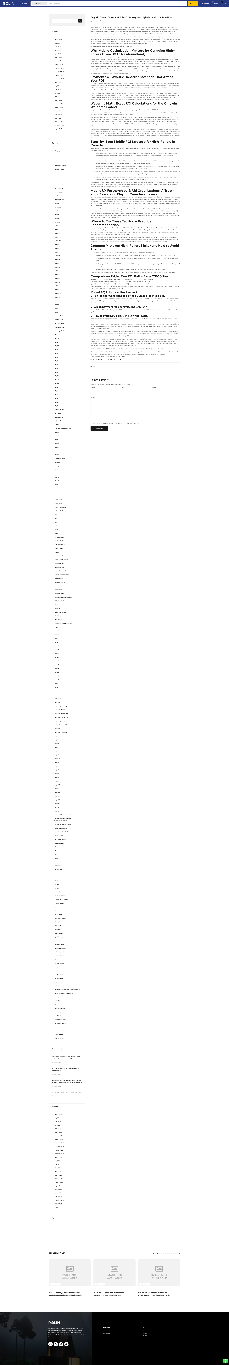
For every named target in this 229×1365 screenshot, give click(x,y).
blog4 (56, 391)
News (56, 627)
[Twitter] (107, 359)
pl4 (56, 850)
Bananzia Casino (59, 316)
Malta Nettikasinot (60, 601)
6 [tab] (167, 1253)
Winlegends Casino (60, 1019)
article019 (58, 241)
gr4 (56, 522)
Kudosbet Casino (60, 582)
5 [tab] (165, 1253)
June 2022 (58, 118)
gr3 (56, 518)
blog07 (57, 342)
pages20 (57, 785)
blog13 (56, 357)
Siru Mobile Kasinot (60, 918)
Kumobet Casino (59, 586)
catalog (57, 454)
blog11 (56, 349)
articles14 (57, 297)
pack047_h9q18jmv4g (61, 717)
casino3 (57, 439)
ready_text (58, 881)
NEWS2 (57, 661)
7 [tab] (169, 1253)
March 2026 (58, 57)
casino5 (57, 447)
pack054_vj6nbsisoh (61, 732)
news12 (57, 646)
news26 (57, 668)
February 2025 (59, 104)
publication (58, 866)
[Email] (119, 359)
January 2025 (59, 107)
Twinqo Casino (59, 978)
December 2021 (59, 125)
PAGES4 (57, 807)
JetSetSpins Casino (60, 556)
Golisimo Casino (59, 511)
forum (56, 484)
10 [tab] (175, 1253)
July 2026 (57, 43)
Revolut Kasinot (59, 892)
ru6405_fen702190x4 (61, 899)
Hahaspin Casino (59, 537)
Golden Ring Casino (60, 507)
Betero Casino (59, 319)
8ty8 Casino (58, 192)
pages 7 (57, 755)
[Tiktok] (61, 1344)
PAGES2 (57, 781)
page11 (56, 740)
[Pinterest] (113, 359)
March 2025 (58, 100)
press (56, 862)
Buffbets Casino (59, 421)
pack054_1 (58, 728)
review (57, 884)
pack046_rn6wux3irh (61, 713)
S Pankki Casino (59, 903)
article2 (57, 263)
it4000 (57, 552)
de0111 (56, 469)
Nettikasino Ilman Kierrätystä (63, 623)
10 (55, 158)
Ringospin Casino (60, 896)
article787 (58, 282)
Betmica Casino (59, 327)
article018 (58, 237)
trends (57, 967)
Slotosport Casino (60, 926)
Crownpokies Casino (61, 466)
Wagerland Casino (60, 1008)
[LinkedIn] (110, 359)
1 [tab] (157, 1253)
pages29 (57, 800)
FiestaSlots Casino (60, 481)
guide (56, 529)
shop (56, 911)
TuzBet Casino (59, 974)
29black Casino (59, 169)
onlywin (148, 228)
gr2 (56, 514)
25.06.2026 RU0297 (60, 166)
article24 (57, 271)
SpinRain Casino (59, 944)
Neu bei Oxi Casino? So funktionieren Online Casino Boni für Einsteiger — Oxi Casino (153, 1294)
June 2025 (58, 89)
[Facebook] (104, 359)
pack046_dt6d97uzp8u (62, 710)
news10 (57, 638)
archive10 (57, 211)
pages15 (57, 777)
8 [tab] (171, 1253)
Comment (94, 397)
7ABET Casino (59, 188)
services (57, 907)
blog (56, 334)
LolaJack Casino (59, 593)
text (56, 959)
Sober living (58, 929)
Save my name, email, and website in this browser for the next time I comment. (116, 423)
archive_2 (58, 207)
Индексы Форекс (59, 1034)
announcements (59, 199)
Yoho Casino (58, 1027)
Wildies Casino (59, 1012)
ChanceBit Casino (60, 458)
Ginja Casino (58, 499)
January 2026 (59, 64)
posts (56, 858)
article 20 (57, 233)
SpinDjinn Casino (59, 937)
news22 (57, 665)
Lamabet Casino (59, 589)
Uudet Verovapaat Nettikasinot (64, 993)
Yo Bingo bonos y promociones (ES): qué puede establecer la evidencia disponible (66, 1058)
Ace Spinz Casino (60, 196)
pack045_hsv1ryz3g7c (61, 706)
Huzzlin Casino (59, 548)
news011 (57, 635)
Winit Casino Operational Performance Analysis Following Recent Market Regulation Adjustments (67, 1081)
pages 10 (57, 751)
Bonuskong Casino (60, 409)
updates (57, 986)
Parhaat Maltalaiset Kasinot (63, 815)
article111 (57, 252)
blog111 (57, 353)
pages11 (57, 766)
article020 (58, 244)
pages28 (57, 796)
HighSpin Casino (59, 541)
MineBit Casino (59, 616)
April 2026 (58, 54)
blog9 (56, 406)
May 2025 (58, 93)
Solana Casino (59, 933)
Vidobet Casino (59, 997)
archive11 (57, 214)
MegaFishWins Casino (61, 612)
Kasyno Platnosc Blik (61, 571)
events (57, 477)
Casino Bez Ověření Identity (63, 428)
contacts (57, 462)
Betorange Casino (60, 331)
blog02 (57, 338)
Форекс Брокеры (59, 1038)
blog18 (56, 372)
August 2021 (58, 129)
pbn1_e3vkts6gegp (60, 839)
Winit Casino (58, 1016)
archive (57, 203)
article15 (57, 259)
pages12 (57, 770)
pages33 (57, 803)
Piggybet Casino (59, 843)
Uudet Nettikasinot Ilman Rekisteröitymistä (67, 989)
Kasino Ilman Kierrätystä (62, 559)
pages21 (57, 788)
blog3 (56, 387)
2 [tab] (159, 1253)
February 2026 (59, 61)
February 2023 (59, 114)
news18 (57, 657)
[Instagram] (50, 1344)
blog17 (56, 368)
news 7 (57, 631)
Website (154, 387)
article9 (57, 286)
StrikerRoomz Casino (61, 952)
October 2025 (59, 75)
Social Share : (98, 359)
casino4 (57, 443)
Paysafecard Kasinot (61, 828)
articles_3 (58, 293)
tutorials (57, 971)
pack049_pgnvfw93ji (61, 725)
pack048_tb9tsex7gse (61, 721)
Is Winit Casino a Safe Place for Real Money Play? (66, 1092)
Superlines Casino (60, 956)
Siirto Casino (58, 914)
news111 (57, 642)
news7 (56, 691)
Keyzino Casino (59, 578)
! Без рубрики (58, 151)
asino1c (57, 304)
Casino (57, 424)
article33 (57, 278)
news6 (56, 687)
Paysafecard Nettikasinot (62, 832)
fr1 (55, 488)
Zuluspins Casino (59, 1031)
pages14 (57, 773)
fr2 (55, 492)
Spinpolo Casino (59, 941)
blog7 (56, 398)
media (56, 605)
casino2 (57, 436)
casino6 (57, 451)
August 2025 (58, 82)
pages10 (57, 762)
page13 (57, 743)
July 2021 (57, 132)
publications (58, 869)
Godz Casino (58, 503)
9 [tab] (173, 1253)
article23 (57, 267)
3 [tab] (161, 1253)
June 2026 (58, 46)
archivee (57, 222)
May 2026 (58, 50)
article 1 (57, 229)
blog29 (57, 383)
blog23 (57, 379)
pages (56, 747)
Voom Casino (58, 1001)
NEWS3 (57, 676)
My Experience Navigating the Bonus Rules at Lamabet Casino (65, 1069)
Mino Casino (58, 620)
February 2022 (59, 121)
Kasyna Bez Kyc (59, 563)
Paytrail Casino (59, 835)
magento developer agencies (63, 597)
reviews (57, 888)
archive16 (57, 218)
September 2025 (59, 79)
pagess (57, 811)
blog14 (56, 361)
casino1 (57, 432)
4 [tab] (163, 1253)
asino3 (56, 308)
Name (93, 387)
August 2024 (58, 111)
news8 (56, 695)
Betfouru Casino (59, 323)
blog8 (56, 402)
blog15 (56, 364)
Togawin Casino (59, 963)
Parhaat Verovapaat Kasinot (63, 824)
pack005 (57, 702)
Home (50, 10)
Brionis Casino (59, 417)
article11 (57, 248)
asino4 (57, 312)
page (56, 736)
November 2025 (59, 71)
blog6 (56, 394)
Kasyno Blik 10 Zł (59, 567)
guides (57, 533)
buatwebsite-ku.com (67, 1359)
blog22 (57, 376)
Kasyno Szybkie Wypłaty (62, 574)
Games (57, 496)
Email (123, 387)
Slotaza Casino (59, 922)
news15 (57, 653)
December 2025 (59, 68)
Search (80, 21)
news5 (56, 683)
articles (57, 289)
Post (56, 854)
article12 (57, 256)
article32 (57, 274)
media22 (57, 608)
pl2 (55, 847)
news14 (57, 650)
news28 (57, 672)
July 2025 (57, 86)
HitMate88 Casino (60, 544)
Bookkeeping (58, 413)
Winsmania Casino (60, 1023)
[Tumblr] (116, 359)
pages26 (57, 792)
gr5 (56, 526)
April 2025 (58, 96)
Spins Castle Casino (60, 948)
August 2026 (58, 39)
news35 (57, 680)
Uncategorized (57, 10)
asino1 (56, 301)
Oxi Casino (58, 698)
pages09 (57, 758)
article (57, 226)
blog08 (57, 346)
